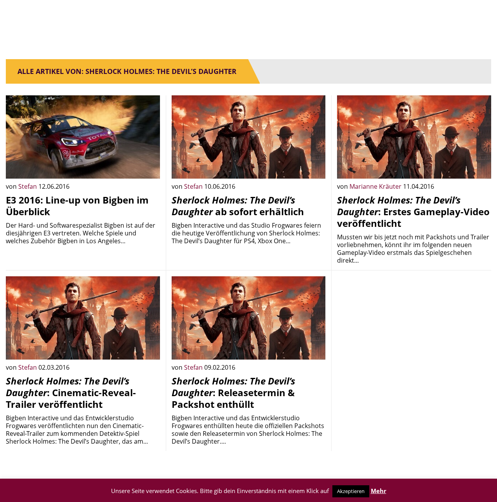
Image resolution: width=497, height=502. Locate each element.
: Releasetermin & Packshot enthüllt (233, 392)
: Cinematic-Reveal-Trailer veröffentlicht (71, 392)
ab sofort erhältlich (238, 205)
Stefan (28, 186)
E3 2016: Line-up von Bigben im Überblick (77, 205)
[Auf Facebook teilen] (148, 167)
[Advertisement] (414, 330)
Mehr (378, 491)
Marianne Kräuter (376, 186)
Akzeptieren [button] (351, 491)
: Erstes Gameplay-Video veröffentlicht (413, 211)
